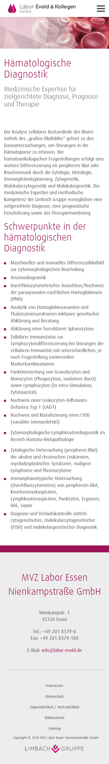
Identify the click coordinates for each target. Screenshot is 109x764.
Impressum (54, 685)
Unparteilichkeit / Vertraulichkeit (54, 707)
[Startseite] (42, 8)
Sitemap (54, 728)
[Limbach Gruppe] (54, 748)
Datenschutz (55, 696)
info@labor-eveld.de (62, 650)
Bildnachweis (55, 718)
